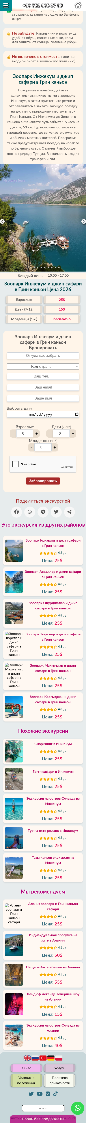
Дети (61, 427)
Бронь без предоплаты (43, 1119)
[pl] (58, 1060)
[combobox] (43, 366)
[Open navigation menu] (6, 5)
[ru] (35, 1060)
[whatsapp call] (77, 1108)
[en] (28, 1060)
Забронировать (43, 481)
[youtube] (40, 1093)
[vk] (48, 1093)
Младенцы (43, 441)
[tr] (43, 1060)
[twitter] (31, 1093)
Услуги (59, 1068)
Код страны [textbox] (41, 367)
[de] (51, 1060)
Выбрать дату (19, 409)
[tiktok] (55, 1093)
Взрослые (25, 427)
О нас (26, 1068)
